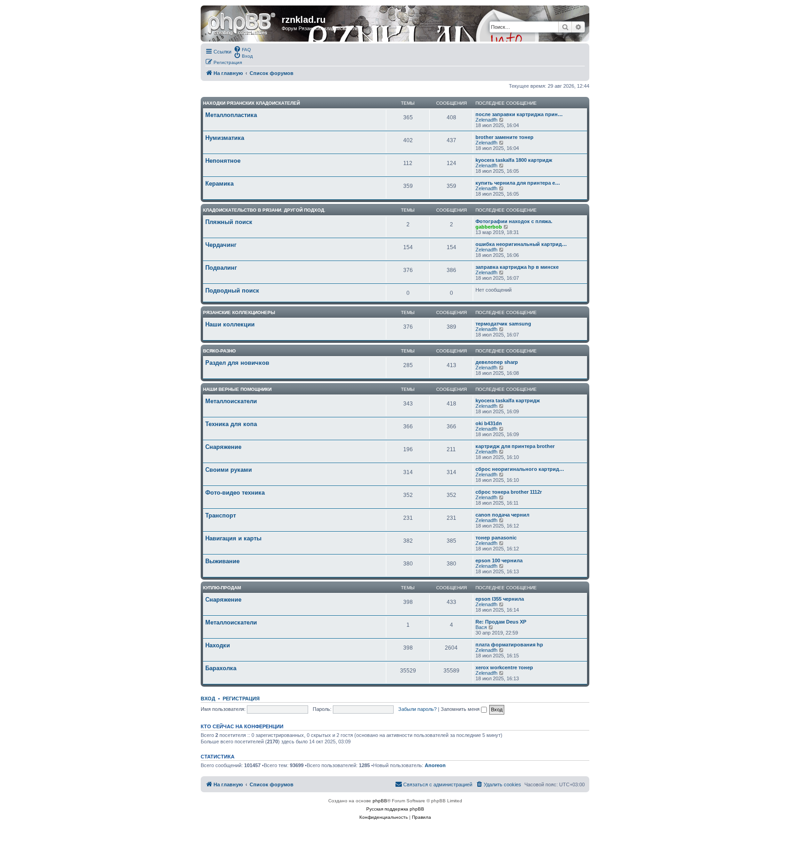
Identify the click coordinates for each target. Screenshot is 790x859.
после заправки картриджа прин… (519, 114)
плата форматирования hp (509, 644)
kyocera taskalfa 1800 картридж (513, 160)
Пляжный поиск (228, 222)
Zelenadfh (486, 120)
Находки (217, 645)
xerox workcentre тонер (504, 667)
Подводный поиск (232, 290)
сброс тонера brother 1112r (508, 492)
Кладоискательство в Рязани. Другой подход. (264, 210)
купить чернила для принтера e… (517, 183)
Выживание (222, 561)
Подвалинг (221, 267)
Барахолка (220, 668)
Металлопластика (231, 115)
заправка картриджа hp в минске (517, 267)
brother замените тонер (504, 137)
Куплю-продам (222, 587)
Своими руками (228, 469)
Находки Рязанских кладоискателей (251, 103)
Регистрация (241, 698)
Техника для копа (231, 424)
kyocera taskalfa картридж (507, 400)
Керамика (219, 183)
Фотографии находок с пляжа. (513, 221)
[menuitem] (242, 49)
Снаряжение (223, 446)
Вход (208, 698)
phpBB (380, 800)
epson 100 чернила (499, 560)
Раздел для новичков (237, 362)
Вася (481, 627)
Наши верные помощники (237, 389)
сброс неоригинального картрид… (519, 469)
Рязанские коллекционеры (239, 312)
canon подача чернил (502, 515)
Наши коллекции (230, 324)
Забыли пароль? (417, 709)
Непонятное (222, 160)
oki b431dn (488, 423)
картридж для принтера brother (515, 446)
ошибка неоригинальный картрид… (521, 244)
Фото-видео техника (235, 492)
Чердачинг (220, 244)
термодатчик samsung (503, 323)
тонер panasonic (496, 537)
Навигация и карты (233, 538)
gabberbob (488, 226)
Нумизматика (224, 137)
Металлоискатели (231, 401)
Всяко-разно (219, 350)
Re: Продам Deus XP (500, 621)
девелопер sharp (496, 362)
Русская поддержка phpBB (395, 808)
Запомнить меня (461, 709)
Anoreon (435, 765)
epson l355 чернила (499, 599)
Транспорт (220, 515)
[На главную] (242, 22)
